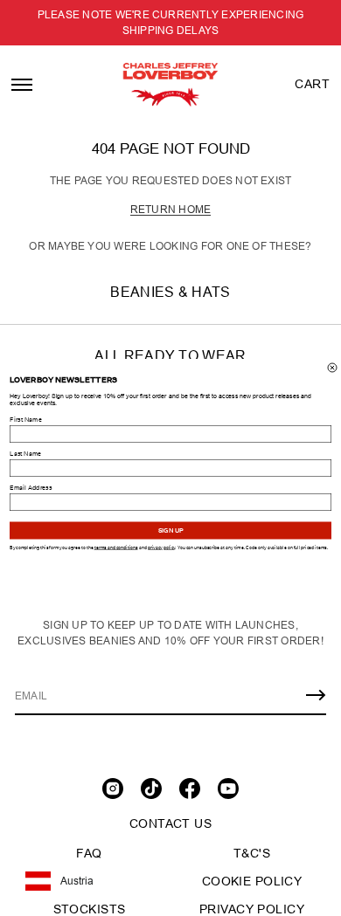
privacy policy (162, 548)
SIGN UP (171, 530)
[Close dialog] (332, 367)
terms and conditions (116, 548)
